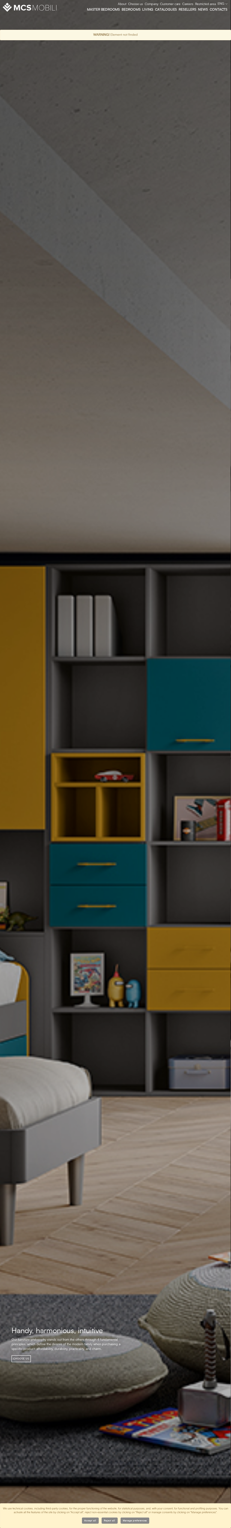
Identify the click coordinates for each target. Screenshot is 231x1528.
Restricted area (205, 4)
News (203, 9)
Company (151, 4)
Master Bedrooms (103, 9)
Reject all (109, 1521)
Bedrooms (131, 9)
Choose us (135, 4)
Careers (187, 4)
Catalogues (166, 9)
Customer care (170, 4)
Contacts (218, 9)
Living (147, 9)
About (122, 4)
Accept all (90, 1521)
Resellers (187, 9)
